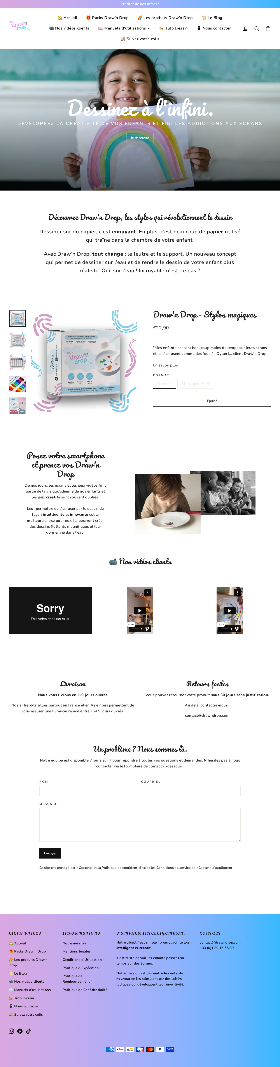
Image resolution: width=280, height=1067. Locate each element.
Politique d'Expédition (81, 968)
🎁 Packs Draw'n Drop (107, 17)
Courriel (151, 782)
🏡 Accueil (67, 17)
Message (48, 804)
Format (161, 375)
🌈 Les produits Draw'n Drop (165, 17)
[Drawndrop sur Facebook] (20, 1031)
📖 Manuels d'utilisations (122, 28)
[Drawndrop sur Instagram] (11, 1031)
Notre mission (74, 943)
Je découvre (140, 137)
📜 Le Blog (212, 17)
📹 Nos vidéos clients (69, 28)
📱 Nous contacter (213, 28)
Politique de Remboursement (76, 979)
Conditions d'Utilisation (82, 959)
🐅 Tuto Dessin (173, 28)
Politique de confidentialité (124, 868)
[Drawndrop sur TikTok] (28, 1031)
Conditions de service (173, 868)
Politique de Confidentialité (85, 989)
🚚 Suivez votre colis (140, 39)
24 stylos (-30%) (196, 383)
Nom (43, 782)
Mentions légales (77, 951)
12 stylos (164, 383)
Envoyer (50, 853)
